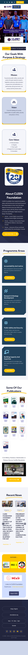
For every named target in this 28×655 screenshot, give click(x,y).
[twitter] (7, 2)
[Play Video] (14, 469)
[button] (7, 544)
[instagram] (9, 2)
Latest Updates (20, 511)
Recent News (8, 511)
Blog (10, 510)
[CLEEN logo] (8, 6)
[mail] (14, 2)
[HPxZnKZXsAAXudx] (20, 501)
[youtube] (11, 2)
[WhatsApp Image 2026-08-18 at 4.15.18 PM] (7, 501)
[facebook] (4, 2)
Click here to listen (18, 586)
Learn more (5, 406)
